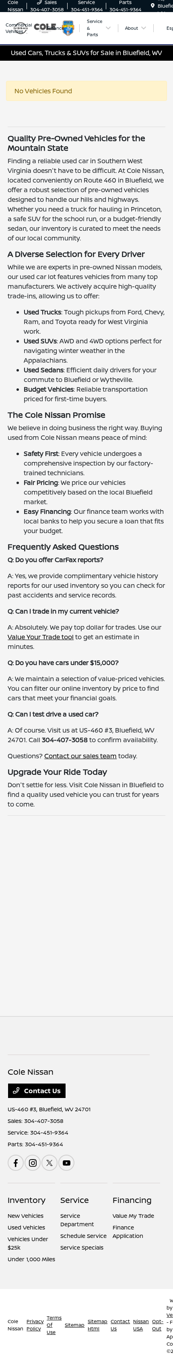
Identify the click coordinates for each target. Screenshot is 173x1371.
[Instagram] (33, 1163)
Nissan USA (141, 1325)
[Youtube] (66, 1163)
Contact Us (42, 1090)
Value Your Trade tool (41, 636)
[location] (152, 5)
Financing (132, 1199)
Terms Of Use (54, 1325)
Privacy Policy (35, 1325)
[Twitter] (49, 1163)
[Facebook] (16, 1163)
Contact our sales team (80, 755)
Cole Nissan (15, 1325)
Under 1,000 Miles (31, 1259)
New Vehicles (25, 1215)
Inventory (26, 1199)
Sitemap (74, 1325)
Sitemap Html (97, 1325)
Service (74, 1199)
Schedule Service (83, 1236)
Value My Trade (133, 1215)
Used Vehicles (26, 1227)
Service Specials (81, 1247)
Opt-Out (157, 1325)
